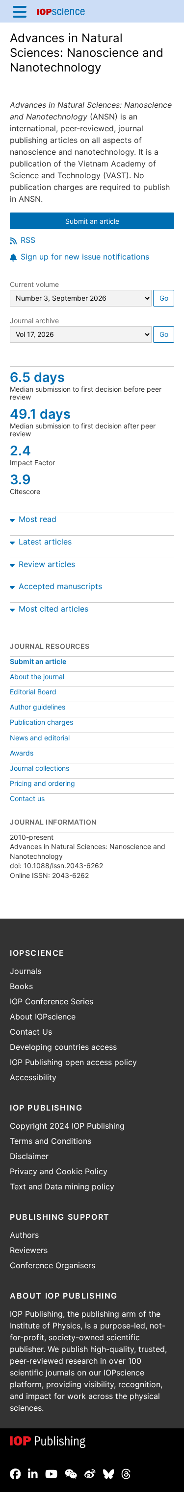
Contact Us (31, 1032)
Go (163, 298)
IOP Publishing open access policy (73, 1062)
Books (21, 986)
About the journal (37, 676)
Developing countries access (63, 1047)
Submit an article (119, 222)
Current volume (34, 284)
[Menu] (19, 11)
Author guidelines (37, 707)
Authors (24, 1235)
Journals (25, 971)
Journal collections (39, 768)
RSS (28, 240)
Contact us (27, 798)
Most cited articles (53, 609)
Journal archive (34, 320)
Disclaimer (29, 1156)
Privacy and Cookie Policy (58, 1171)
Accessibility (33, 1077)
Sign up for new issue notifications (85, 256)
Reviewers (29, 1250)
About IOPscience (43, 1016)
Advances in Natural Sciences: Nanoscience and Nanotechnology (86, 52)
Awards (21, 753)
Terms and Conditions (50, 1141)
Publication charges (41, 722)
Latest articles (45, 541)
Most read (37, 519)
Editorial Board (33, 691)
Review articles (47, 564)
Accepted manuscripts (60, 586)
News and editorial (40, 738)
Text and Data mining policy (62, 1186)
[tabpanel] (92, 517)
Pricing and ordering (42, 783)
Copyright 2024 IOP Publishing (67, 1126)
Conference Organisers (52, 1265)
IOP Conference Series (51, 1001)
